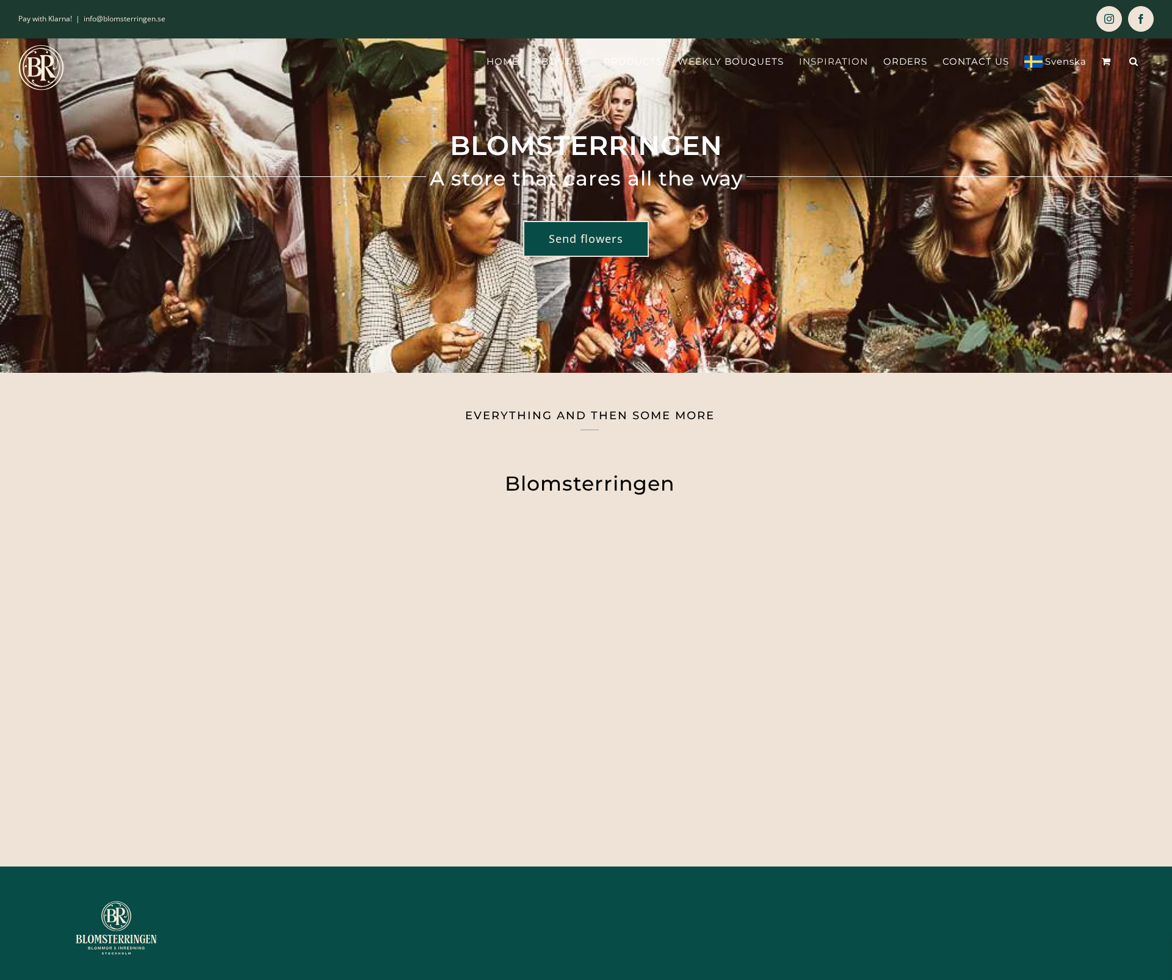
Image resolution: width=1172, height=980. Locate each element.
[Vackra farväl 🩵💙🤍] (145, 619)
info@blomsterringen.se (124, 18)
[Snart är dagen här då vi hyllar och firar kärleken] (1026, 619)
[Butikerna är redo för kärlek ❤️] (732, 619)
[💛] (439, 619)
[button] (1133, 61)
